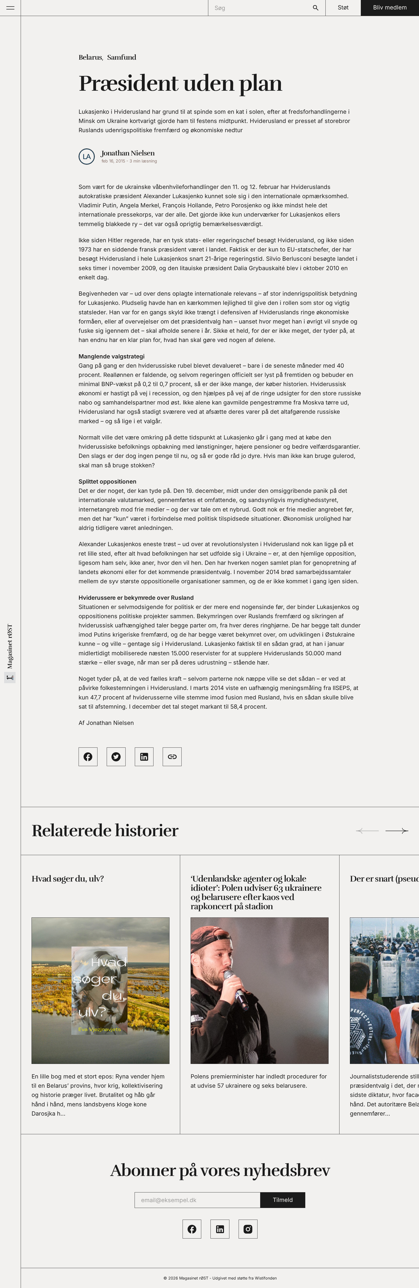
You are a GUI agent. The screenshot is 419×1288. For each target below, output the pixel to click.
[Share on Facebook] (88, 756)
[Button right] (397, 831)
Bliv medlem (390, 7)
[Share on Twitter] (116, 756)
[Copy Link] (172, 756)
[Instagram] (248, 1229)
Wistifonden (266, 1278)
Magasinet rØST (193, 1278)
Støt (343, 7)
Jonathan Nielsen (128, 153)
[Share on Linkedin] (144, 756)
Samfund (121, 57)
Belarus (90, 57)
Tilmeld (283, 1199)
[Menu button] (10, 8)
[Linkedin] (219, 1229)
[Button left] (367, 831)
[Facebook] (192, 1229)
